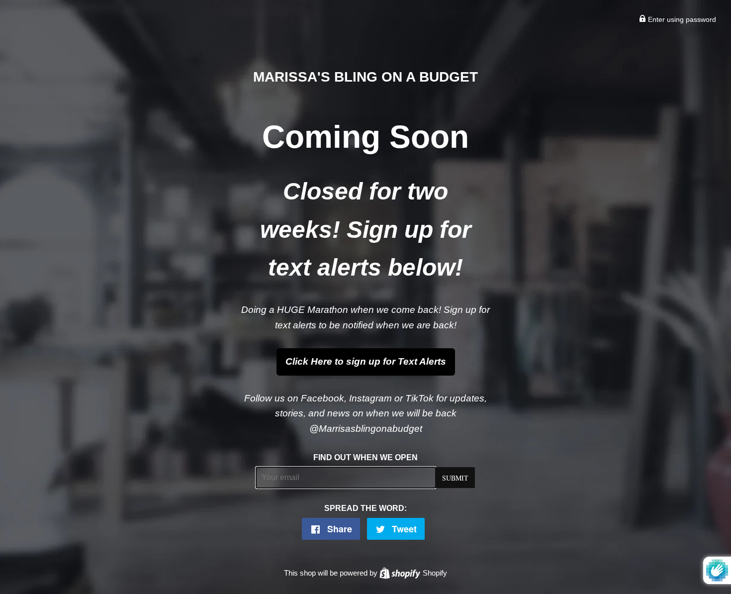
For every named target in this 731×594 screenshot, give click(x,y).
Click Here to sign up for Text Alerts (365, 361)
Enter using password (681, 19)
